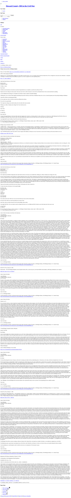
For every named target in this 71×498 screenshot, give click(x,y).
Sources (1, 61)
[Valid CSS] (19, 496)
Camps (1, 57)
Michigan (4, 45)
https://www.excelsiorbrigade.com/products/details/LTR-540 (11, 349)
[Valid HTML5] (14, 496)
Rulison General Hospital (4, 55)
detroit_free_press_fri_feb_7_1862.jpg (7, 397)
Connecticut (5, 39)
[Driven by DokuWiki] (26, 496)
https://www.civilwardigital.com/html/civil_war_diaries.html (20, 71)
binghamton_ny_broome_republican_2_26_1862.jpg (9, 480)
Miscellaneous (5, 33)
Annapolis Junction (6, 28)
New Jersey (5, 46)
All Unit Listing (3, 35)
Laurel (4, 31)
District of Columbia (6, 41)
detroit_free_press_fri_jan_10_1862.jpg (7, 271)
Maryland (4, 43)
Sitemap (4, 19)
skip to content (5, 1)
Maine (4, 42)
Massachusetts (5, 44)
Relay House (5, 32)
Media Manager (5, 18)
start (1, 24)
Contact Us (2, 63)
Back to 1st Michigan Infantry (5, 67)
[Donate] (2, 496)
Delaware (4, 40)
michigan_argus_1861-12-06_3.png (6, 133)
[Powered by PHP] (7, 496)
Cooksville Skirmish (4, 53)
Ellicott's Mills (5, 29)
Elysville (4, 30)
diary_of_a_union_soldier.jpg (5, 78)
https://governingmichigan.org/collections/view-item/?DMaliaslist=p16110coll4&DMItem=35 (16, 164)
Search (12, 15)
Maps (1, 59)
